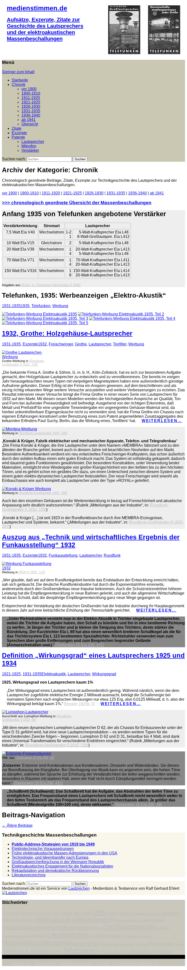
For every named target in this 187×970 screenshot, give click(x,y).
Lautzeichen (79, 888)
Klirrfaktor (164, 928)
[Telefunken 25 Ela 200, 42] (35, 757)
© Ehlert (103, 964)
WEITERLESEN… (162, 421)
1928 (40, 914)
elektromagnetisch (128, 920)
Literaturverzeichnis (29, 875)
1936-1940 (30, 115)
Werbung (60, 306)
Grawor (96, 928)
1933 (77, 914)
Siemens (179, 944)
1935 (25, 306)
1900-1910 (30, 93)
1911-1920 (30, 98)
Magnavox (145, 936)
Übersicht (29, 124)
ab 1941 (28, 120)
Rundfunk (112, 555)
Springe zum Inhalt (18, 72)
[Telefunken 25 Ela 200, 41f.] (38, 783)
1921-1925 (30, 102)
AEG (130, 914)
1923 (6, 914)
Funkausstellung (63, 555)
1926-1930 (30, 106)
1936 (111, 913)
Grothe (81, 344)
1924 (15, 913)
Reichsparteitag (109, 944)
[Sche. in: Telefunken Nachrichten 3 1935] (51, 285)
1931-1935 (30, 111)
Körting (38, 935)
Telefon (55, 951)
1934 (87, 913)
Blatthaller (171, 913)
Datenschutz (45, 964)
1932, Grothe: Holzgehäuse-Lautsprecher (67, 333)
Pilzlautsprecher (80, 943)
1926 (32, 914)
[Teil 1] (39, 314)
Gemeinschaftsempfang (62, 927)
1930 (48, 914)
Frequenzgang (17, 927)
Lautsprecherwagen (107, 936)
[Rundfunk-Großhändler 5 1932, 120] (56, 745)
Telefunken (40, 306)
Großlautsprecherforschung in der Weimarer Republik (58, 862)
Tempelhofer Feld (113, 952)
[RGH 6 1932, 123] (32, 572)
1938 (122, 914)
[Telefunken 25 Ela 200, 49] (138, 804)
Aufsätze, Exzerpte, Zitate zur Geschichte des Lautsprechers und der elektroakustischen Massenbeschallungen (45, 29)
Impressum (21, 964)
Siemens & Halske (25, 951)
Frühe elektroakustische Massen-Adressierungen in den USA (64, 853)
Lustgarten (131, 936)
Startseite (20, 80)
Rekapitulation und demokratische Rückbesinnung (55, 871)
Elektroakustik (53, 674)
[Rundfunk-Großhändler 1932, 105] (43, 433)
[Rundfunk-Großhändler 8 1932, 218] (23, 362)
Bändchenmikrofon (18, 920)
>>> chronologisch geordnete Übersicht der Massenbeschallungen (76, 202)
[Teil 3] (45, 318)
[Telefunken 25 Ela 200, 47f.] (79, 645)
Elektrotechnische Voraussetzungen (43, 849)
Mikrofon (28, 146)
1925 (24, 914)
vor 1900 (29, 89)
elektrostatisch (154, 920)
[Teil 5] (45, 323)
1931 (56, 914)
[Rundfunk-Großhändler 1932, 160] (43, 493)
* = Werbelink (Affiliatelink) (136, 964)
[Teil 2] (121, 314)
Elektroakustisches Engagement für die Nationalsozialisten (62, 866)
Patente (18, 137)
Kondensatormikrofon (16, 936)
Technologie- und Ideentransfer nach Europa (50, 857)
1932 (42, 344)
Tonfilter (119, 344)
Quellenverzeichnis (76, 964)
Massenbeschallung (31, 943)
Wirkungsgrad (104, 674)
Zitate (16, 128)
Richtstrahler (126, 944)
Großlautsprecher (130, 926)
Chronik (18, 84)
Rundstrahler (161, 943)
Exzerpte (19, 133)
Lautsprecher (32, 142)
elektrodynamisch (92, 920)
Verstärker (30, 150)
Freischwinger (61, 344)
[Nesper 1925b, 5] (79, 704)
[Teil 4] (132, 318)
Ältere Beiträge (17, 825)
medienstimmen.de (37, 8)
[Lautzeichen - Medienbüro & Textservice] (14, 893)
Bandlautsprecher (147, 914)
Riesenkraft (142, 944)
